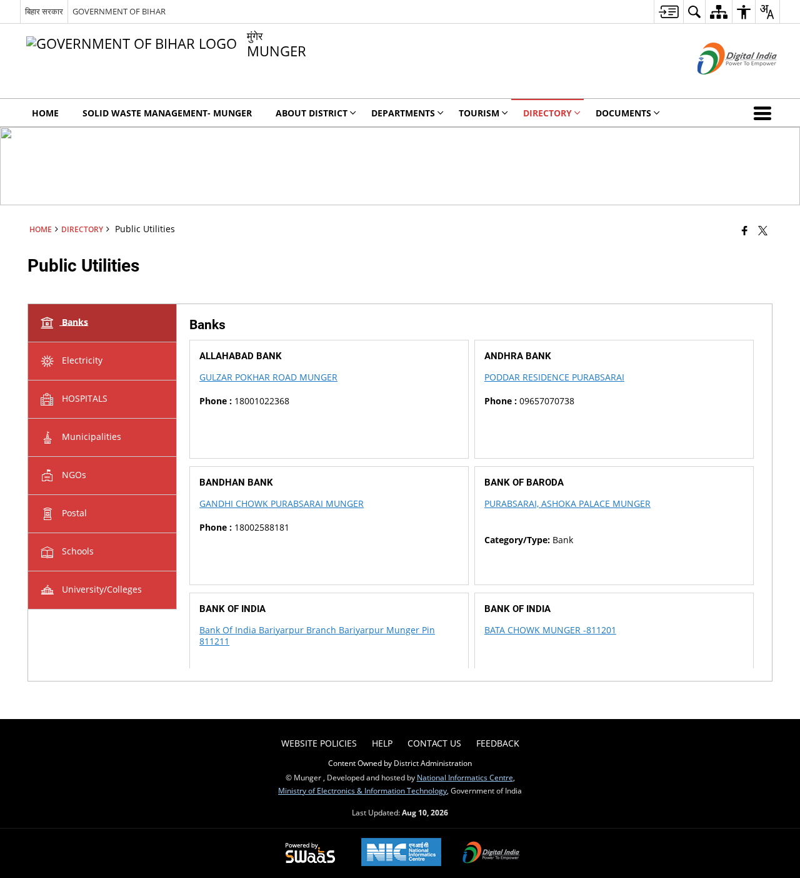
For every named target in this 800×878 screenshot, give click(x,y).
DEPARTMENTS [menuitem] (403, 113)
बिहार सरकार (44, 11)
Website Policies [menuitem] (319, 743)
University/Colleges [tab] (100, 589)
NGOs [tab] (72, 474)
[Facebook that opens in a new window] (744, 230)
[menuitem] (668, 11)
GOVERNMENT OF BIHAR (119, 11)
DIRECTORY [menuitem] (547, 113)
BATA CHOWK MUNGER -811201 (550, 630)
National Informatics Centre (465, 777)
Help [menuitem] (382, 743)
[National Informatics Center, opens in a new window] (401, 853)
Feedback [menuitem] (497, 743)
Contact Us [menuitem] (434, 743)
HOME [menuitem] (45, 113)
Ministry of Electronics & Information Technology (362, 790)
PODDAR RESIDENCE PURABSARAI (554, 377)
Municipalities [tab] (90, 436)
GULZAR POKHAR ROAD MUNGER (268, 377)
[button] (765, 112)
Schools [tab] (76, 550)
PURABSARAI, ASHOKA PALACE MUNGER (567, 503)
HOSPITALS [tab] (83, 398)
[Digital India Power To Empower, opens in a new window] (491, 853)
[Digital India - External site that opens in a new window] (721, 85)
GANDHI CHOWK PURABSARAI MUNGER (281, 503)
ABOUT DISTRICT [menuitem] (312, 113)
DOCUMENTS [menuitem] (623, 113)
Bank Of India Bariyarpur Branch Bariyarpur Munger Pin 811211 (317, 635)
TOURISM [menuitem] (479, 113)
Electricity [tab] (80, 359)
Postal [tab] (73, 512)
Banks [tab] (73, 321)
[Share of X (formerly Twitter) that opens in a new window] (763, 230)
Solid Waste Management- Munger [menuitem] (167, 113)
